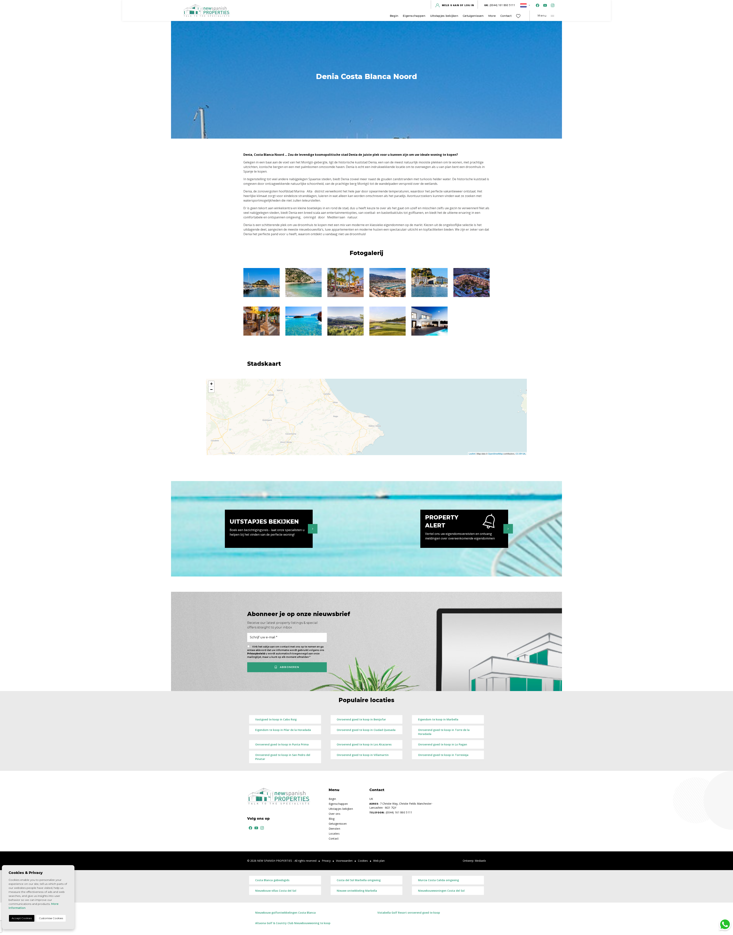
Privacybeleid (256, 653)
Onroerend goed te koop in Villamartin (363, 755)
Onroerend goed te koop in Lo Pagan (442, 744)
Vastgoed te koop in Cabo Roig (276, 719)
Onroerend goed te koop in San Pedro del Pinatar (282, 757)
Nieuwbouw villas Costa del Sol (275, 890)
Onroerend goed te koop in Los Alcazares (364, 744)
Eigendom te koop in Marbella (438, 719)
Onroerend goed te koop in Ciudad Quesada (366, 730)
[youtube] (544, 5)
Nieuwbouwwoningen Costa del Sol (441, 890)
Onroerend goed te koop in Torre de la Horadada (444, 732)
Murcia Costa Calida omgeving (438, 880)
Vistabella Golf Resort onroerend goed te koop (408, 912)
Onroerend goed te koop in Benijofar (361, 719)
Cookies (363, 860)
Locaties (334, 833)
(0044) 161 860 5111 (499, 5)
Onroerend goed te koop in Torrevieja (443, 755)
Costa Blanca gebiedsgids (272, 880)
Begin (394, 16)
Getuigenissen (473, 16)
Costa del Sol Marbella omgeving (359, 880)
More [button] (492, 16)
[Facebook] (536, 5)
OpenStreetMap (495, 453)
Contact (506, 16)
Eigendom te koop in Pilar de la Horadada (283, 730)
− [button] (211, 389)
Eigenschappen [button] (414, 16)
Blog (332, 818)
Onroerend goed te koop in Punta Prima (282, 744)
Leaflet (472, 453)
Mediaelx (480, 860)
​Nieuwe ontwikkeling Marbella (357, 890)
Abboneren (289, 667)
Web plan (379, 860)
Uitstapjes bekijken (444, 16)
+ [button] (211, 383)
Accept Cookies (22, 918)
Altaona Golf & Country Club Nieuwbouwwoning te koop (292, 923)
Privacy (326, 860)
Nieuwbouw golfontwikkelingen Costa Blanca (285, 912)
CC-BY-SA (520, 453)
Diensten (334, 828)
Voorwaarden (344, 860)
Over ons (334, 814)
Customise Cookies (51, 918)
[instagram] (551, 5)
